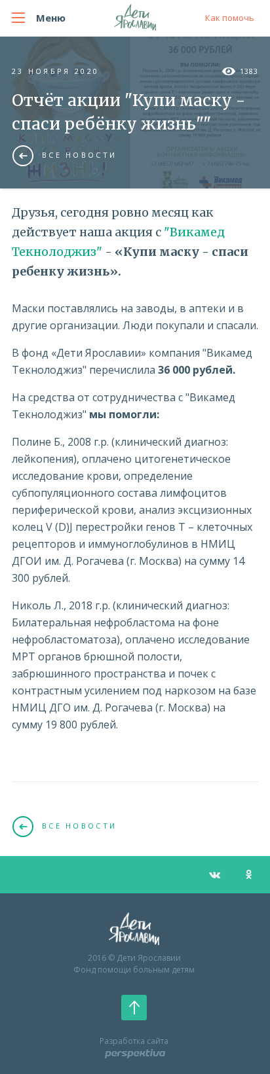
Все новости (79, 155)
